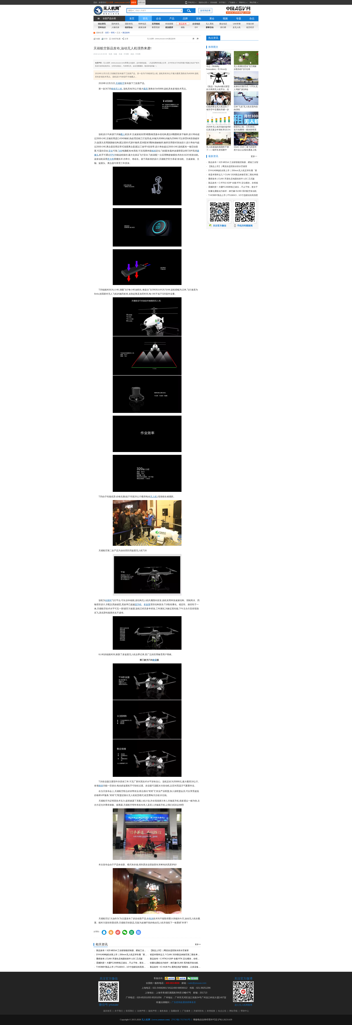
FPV (112, 155)
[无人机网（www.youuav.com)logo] (107, 10)
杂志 (251, 18)
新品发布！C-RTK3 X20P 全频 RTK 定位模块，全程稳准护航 (178, 958)
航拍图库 (169, 27)
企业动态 (196, 24)
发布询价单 (205, 10)
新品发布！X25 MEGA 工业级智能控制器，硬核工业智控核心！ (125, 950)
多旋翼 (147, 604)
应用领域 (156, 24)
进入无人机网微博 (243, 1005)
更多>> (198, 944)
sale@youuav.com (197, 983)
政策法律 (142, 27)
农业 (154, 660)
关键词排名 (198, 1011)
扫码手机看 (116, 39)
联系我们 (130, 1011)
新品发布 (183, 24)
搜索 (189, 11)
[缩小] (194, 38)
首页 (131, 18)
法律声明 (141, 1011)
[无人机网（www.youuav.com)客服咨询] (170, 978)
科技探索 (169, 24)
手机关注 (191, 2)
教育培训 (156, 27)
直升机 (138, 604)
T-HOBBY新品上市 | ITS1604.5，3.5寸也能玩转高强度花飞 (123, 967)
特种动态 (142, 24)
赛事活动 (210, 27)
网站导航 (253, 2)
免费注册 (141, 2)
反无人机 (236, 27)
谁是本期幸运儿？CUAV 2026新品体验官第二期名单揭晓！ (177, 954)
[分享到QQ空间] (111, 932)
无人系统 (210, 24)
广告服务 (232, 2)
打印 (106, 39)
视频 (225, 18)
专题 (238, 18)
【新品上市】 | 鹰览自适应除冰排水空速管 (169, 950)
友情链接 (211, 1011)
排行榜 (223, 27)
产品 (171, 18)
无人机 (153, 496)
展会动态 (223, 24)
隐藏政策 (175, 1011)
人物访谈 (115, 27)
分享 (126, 39)
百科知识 (102, 27)
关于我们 (222, 2)
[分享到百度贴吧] (138, 932)
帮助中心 (242, 2)
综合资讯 (102, 24)
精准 (154, 151)
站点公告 (222, 1011)
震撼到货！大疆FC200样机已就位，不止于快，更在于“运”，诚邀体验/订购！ (131, 963)
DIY (196, 27)
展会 (211, 18)
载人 (123, 134)
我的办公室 (203, 2)
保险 (183, 27)
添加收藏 (213, 2)
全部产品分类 (109, 18)
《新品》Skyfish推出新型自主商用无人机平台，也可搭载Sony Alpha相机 (217, 89)
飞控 (120, 151)
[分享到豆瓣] (131, 932)
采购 (198, 18)
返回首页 (107, 1011)
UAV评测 (236, 24)
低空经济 (250, 27)
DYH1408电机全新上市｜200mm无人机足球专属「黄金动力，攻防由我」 (129, 954)
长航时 (108, 600)
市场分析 (250, 24)
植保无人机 (116, 89)
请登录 (133, 2)
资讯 (145, 18)
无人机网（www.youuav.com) (117, 2)
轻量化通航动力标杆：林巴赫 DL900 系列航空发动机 (174, 963)
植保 (101, 786)
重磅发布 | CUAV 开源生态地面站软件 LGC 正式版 (119, 958)
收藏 (98, 39)
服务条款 (164, 1011)
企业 (158, 18)
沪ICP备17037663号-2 (181, 1019)
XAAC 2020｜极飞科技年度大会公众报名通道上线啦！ (245, 150)
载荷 (145, 89)
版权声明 (152, 1011)
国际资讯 (129, 24)
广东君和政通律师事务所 (184, 1002)
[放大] (198, 38)
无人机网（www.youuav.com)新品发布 (161, 39)
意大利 (110, 159)
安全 (110, 151)
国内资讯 (115, 24)
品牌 (185, 18)
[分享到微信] (124, 932)
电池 (151, 918)
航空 (122, 83)
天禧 (118, 83)
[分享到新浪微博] (118, 932)
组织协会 (129, 27)
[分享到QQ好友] (104, 932)
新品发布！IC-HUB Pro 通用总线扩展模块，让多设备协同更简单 (179, 967)
